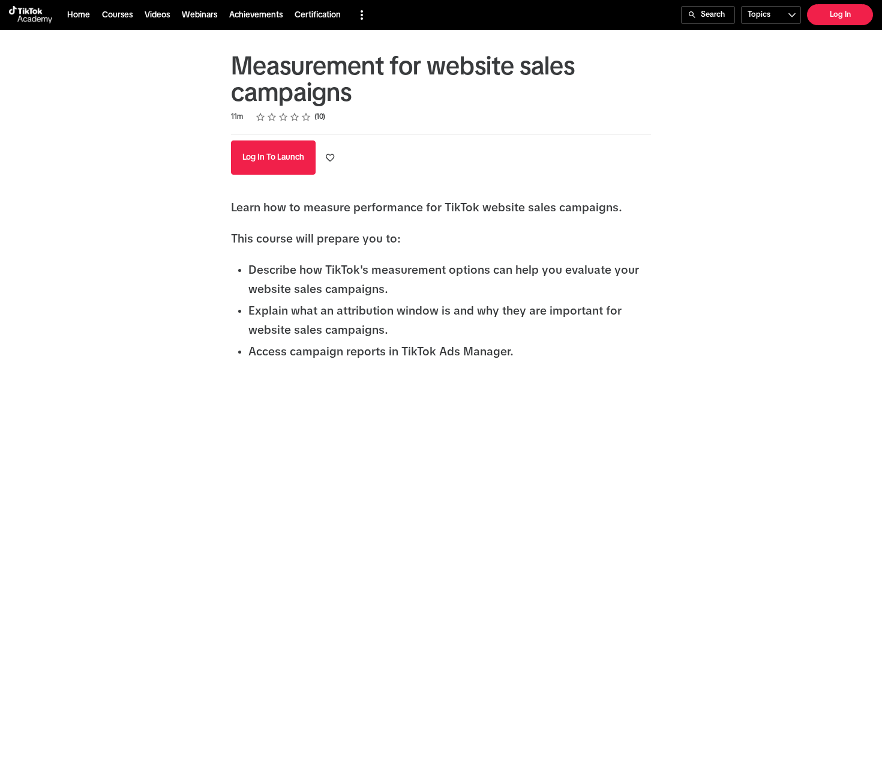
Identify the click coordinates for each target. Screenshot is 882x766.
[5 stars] (306, 117)
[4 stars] (295, 117)
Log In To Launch (273, 157)
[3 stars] (283, 117)
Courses (117, 15)
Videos (157, 15)
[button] (362, 15)
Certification (318, 15)
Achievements (256, 15)
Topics (759, 15)
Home (78, 15)
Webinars (199, 15)
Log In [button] (840, 15)
